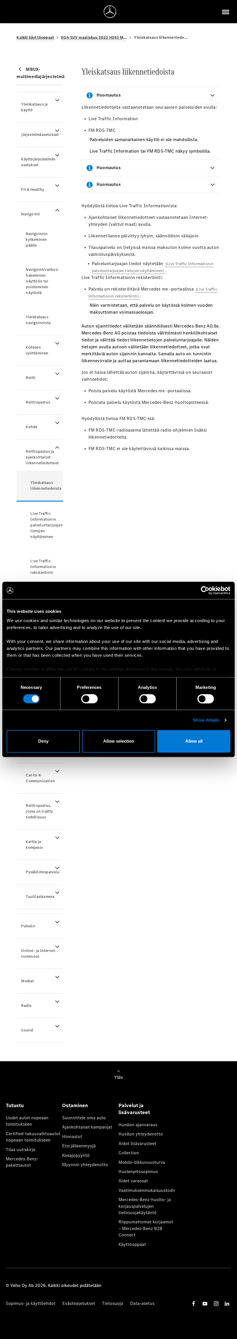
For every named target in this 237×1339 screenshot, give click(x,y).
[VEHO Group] (109, 11)
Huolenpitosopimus (138, 1171)
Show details (206, 719)
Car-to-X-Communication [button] (40, 778)
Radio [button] (26, 1005)
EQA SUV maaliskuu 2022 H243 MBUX (94, 37)
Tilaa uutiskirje (20, 1149)
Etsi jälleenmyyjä (79, 1146)
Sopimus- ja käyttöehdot (30, 1303)
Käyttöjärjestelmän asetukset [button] (38, 162)
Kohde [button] (31, 427)
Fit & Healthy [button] (32, 189)
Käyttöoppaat (132, 1244)
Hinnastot (72, 1136)
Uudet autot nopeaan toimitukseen (27, 1121)
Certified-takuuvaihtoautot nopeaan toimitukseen (33, 1137)
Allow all (194, 741)
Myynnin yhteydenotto (85, 1165)
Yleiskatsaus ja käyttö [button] (34, 107)
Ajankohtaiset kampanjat (87, 1127)
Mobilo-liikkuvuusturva (141, 1162)
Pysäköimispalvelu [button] (42, 872)
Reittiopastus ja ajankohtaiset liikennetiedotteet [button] (42, 457)
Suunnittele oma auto (84, 1118)
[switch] (89, 698)
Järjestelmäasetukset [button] (40, 134)
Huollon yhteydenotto (140, 1134)
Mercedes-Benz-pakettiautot (22, 1162)
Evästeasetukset (78, 1303)
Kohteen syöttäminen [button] (37, 350)
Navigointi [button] (30, 214)
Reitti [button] (31, 377)
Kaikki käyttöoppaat (35, 37)
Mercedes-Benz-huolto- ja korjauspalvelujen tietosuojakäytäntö (144, 1206)
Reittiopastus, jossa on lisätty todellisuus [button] (39, 811)
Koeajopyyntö (76, 1155)
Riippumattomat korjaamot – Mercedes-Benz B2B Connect (145, 1228)
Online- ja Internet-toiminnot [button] (38, 953)
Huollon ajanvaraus (137, 1125)
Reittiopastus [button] (38, 402)
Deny (43, 741)
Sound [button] (27, 1030)
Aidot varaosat (133, 1181)
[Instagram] (216, 1303)
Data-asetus (142, 1303)
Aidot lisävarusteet (137, 1143)
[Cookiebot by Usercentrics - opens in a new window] (205, 590)
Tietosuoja (112, 1303)
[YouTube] (204, 1303)
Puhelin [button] (28, 926)
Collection (128, 1153)
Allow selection (118, 741)
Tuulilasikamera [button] (40, 896)
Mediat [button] (27, 981)
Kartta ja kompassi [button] (34, 844)
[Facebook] (193, 1303)
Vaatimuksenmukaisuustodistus (146, 1190)
